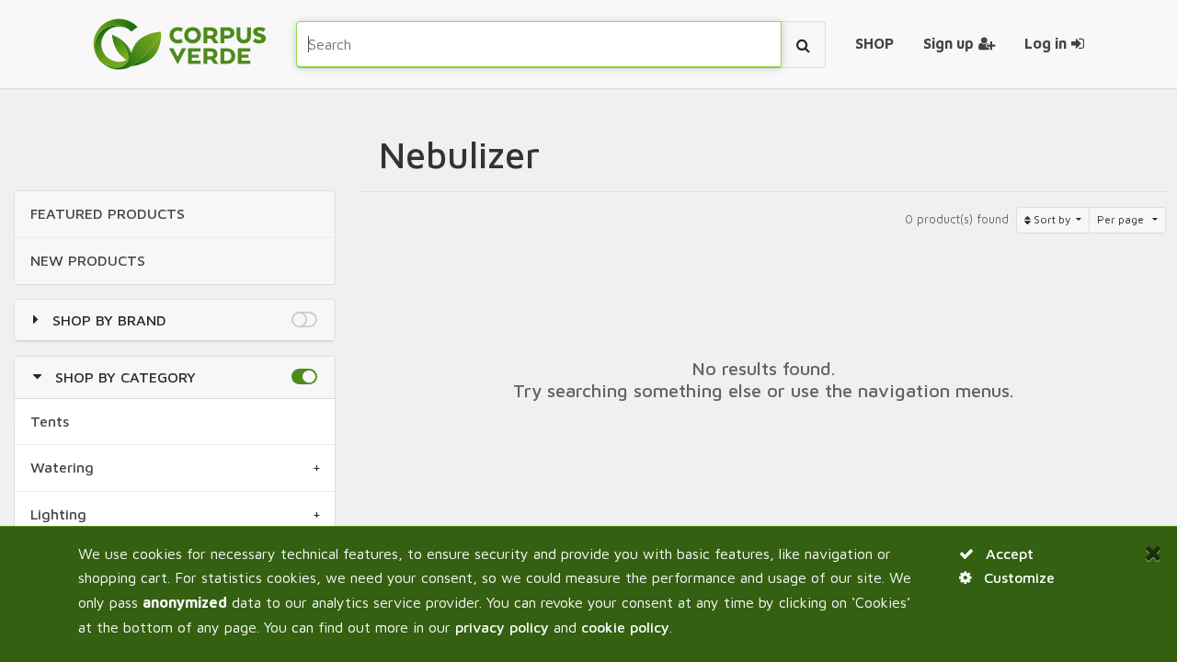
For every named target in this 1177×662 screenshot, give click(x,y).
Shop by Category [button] (125, 377)
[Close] (1153, 553)
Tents (49, 421)
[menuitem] (874, 44)
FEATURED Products (107, 213)
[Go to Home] (180, 44)
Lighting (58, 514)
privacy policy (502, 627)
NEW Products (87, 260)
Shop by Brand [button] (109, 320)
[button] (303, 320)
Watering (62, 467)
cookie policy (625, 627)
